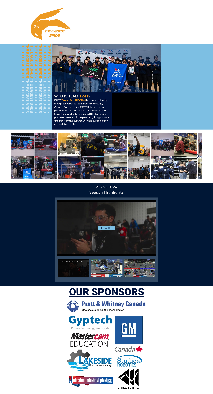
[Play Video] (73, 268)
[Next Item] (198, 156)
